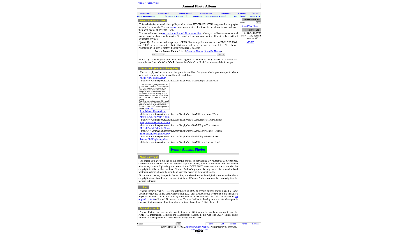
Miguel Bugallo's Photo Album (155, 128)
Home (243, 16)
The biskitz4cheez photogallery (155, 133)
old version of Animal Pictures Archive (181, 33)
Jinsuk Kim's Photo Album (153, 77)
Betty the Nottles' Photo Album (155, 122)
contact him (149, 108)
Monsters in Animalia (174, 16)
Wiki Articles (198, 16)
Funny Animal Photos (146, 16)
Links (235, 16)
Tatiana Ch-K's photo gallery (154, 139)
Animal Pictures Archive (197, 227)
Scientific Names (212, 51)
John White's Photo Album (153, 111)
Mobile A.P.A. (255, 16)
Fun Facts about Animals (215, 16)
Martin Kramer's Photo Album (154, 117)
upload (173, 27)
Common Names (194, 51)
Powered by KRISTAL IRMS (199, 229)
